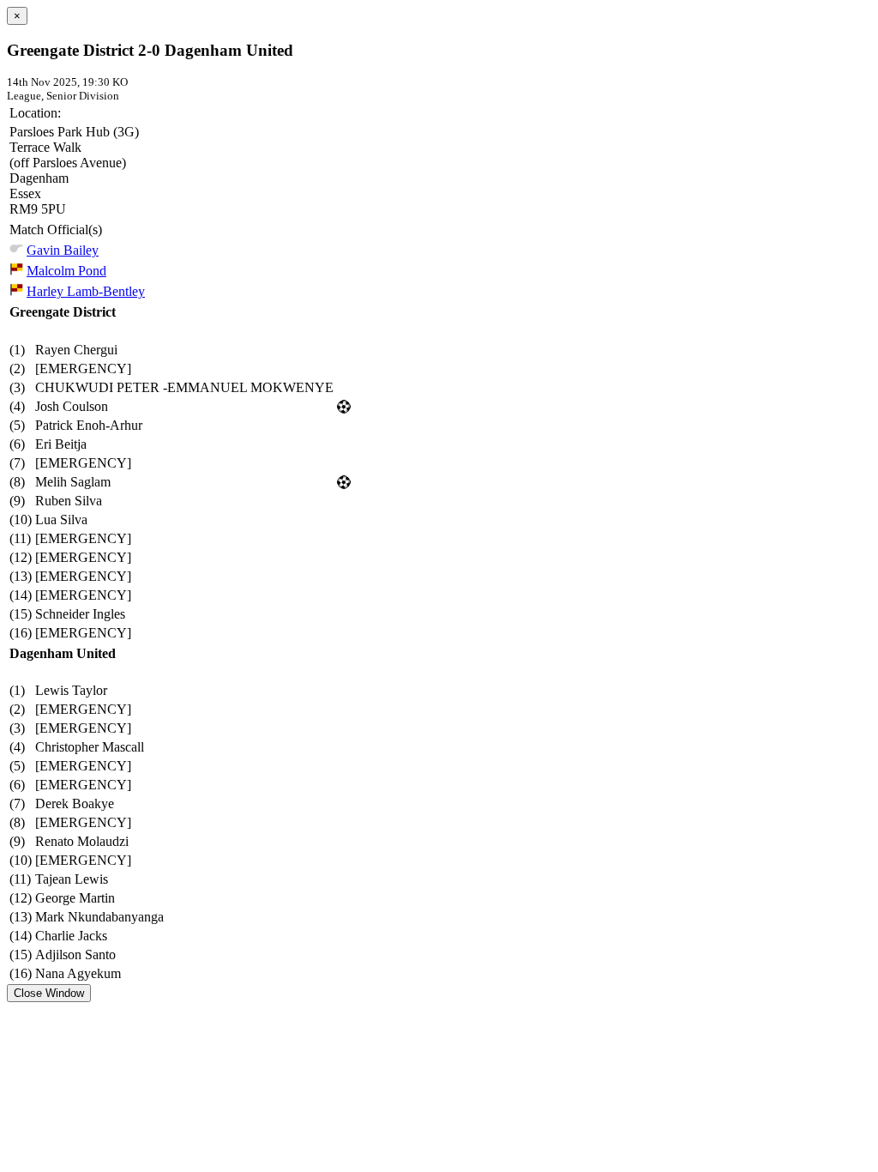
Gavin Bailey (63, 250)
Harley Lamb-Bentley (86, 291)
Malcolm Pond (66, 270)
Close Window (49, 993)
